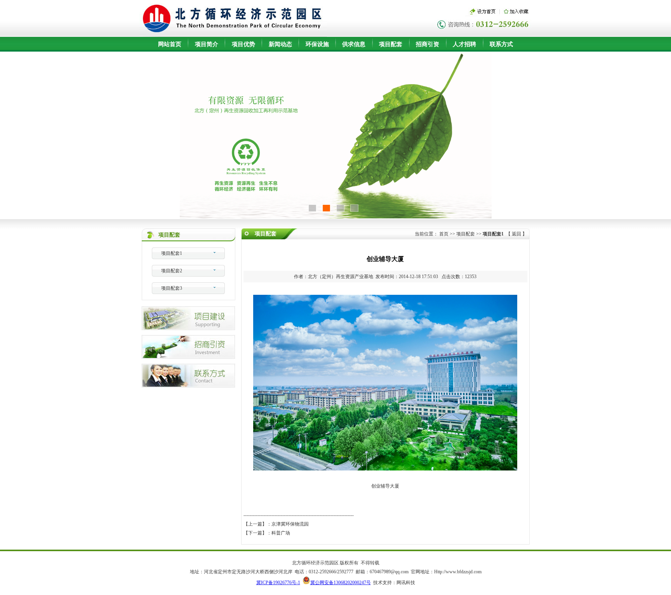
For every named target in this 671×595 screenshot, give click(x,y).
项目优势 (243, 44)
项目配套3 (171, 288)
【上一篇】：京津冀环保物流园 (276, 524)
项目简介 (206, 44)
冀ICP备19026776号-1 (278, 582)
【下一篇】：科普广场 (266, 533)
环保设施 (317, 44)
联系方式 (501, 44)
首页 (443, 234)
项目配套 (390, 44)
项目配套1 (171, 253)
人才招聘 (464, 44)
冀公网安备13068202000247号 (340, 582)
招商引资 (427, 44)
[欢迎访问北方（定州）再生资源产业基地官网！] (233, 34)
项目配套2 (171, 270)
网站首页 (169, 44)
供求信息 (353, 44)
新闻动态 (280, 44)
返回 (516, 234)
